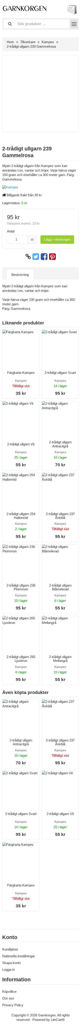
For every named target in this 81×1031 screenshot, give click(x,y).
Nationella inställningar (18, 956)
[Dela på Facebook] (44, 256)
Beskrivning (20, 275)
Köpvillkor (9, 991)
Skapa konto (11, 963)
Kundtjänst (10, 949)
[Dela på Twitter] (35, 256)
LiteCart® (58, 1020)
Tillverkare (27, 42)
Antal (10, 231)
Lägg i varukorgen (57, 239)
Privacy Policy (12, 1005)
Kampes (48, 42)
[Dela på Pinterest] (52, 256)
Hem (10, 42)
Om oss (8, 998)
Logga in (8, 969)
